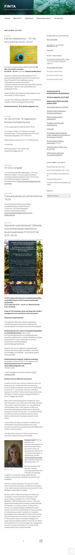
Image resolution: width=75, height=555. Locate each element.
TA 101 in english (13, 167)
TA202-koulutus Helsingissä (55, 153)
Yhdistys (7, 18)
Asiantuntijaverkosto (44, 18)
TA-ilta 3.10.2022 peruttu (54, 179)
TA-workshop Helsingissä (54, 155)
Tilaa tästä (50, 50)
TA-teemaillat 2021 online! (54, 67)
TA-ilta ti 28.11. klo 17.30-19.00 (56, 167)
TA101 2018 (50, 129)
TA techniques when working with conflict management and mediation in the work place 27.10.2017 (58, 135)
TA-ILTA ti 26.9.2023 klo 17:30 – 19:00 (58, 59)
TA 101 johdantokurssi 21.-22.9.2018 (57, 107)
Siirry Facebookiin (52, 39)
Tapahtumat (29, 18)
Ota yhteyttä (58, 18)
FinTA (10, 6)
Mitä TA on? (17, 18)
